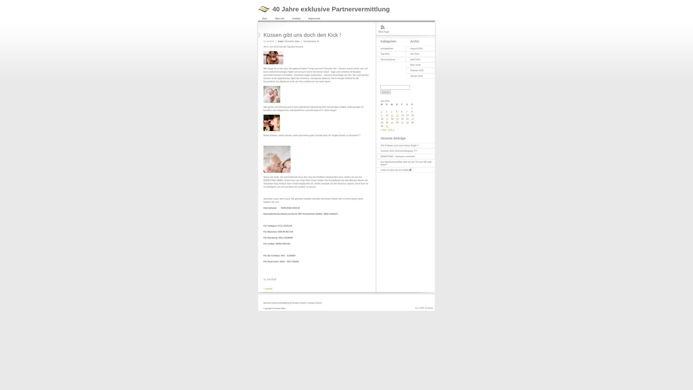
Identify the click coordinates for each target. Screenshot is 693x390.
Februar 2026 (417, 70)
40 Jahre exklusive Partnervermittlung (331, 9)
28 (407, 122)
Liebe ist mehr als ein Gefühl (395, 170)
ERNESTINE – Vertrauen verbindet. (398, 156)
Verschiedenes (388, 59)
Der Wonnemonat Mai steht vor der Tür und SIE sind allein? (406, 163)
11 (392, 115)
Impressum (314, 18)
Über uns (279, 18)
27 (402, 122)
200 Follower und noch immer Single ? (400, 145)
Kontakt (296, 18)
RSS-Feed (383, 32)
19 (397, 119)
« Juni (384, 129)
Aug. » (391, 129)
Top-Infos (385, 54)
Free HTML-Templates (424, 308)
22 (412, 119)
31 (387, 126)
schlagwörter (387, 48)
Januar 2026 (416, 76)
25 (392, 122)
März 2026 (415, 65)
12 (397, 115)
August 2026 (416, 48)
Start (264, 18)
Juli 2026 (414, 54)
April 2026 (415, 59)
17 (387, 119)
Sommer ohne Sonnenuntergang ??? (399, 151)
